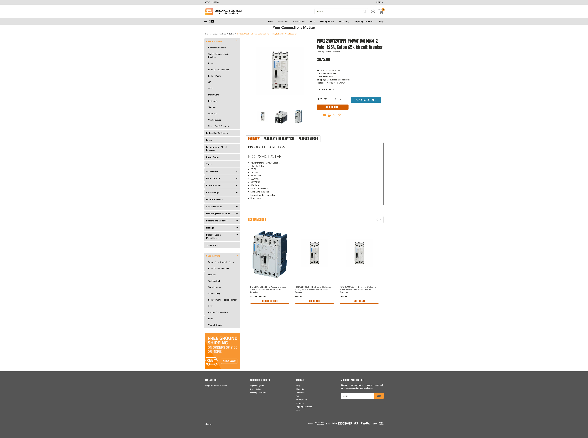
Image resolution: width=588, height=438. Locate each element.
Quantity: (322, 98)
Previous (249, 72)
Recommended (257, 219)
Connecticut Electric (217, 47)
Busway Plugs (212, 192)
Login (252, 385)
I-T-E (210, 88)
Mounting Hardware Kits (218, 213)
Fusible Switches (214, 199)
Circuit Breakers (219, 34)
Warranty (344, 21)
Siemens (212, 107)
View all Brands (215, 325)
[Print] (329, 115)
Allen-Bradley (214, 293)
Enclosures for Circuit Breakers (217, 148)
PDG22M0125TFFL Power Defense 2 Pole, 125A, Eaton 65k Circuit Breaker (267, 34)
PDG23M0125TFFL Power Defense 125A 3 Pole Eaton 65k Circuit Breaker (268, 289)
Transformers (213, 245)
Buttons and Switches (217, 220)
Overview (254, 138)
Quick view (270, 254)
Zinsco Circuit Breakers (218, 126)
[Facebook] (319, 115)
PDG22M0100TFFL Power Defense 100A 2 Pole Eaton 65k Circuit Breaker (358, 289)
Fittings (210, 228)
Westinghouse (214, 120)
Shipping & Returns (364, 21)
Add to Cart (314, 301)
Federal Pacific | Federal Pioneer (222, 300)
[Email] (324, 115)
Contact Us (299, 21)
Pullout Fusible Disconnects (213, 236)
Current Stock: (325, 89)
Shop (270, 21)
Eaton (231, 34)
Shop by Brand (213, 256)
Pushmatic (212, 101)
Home (206, 34)
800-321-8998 (211, 2)
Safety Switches (214, 206)
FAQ (312, 21)
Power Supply (212, 157)
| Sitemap (208, 424)
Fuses (209, 140)
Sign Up (260, 385)
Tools (209, 164)
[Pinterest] (339, 115)
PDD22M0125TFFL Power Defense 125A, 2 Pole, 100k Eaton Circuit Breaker (313, 289)
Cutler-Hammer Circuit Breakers (218, 55)
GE (209, 82)
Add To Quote (366, 99)
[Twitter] (334, 115)
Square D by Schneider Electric (221, 262)
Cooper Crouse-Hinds (218, 312)
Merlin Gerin (213, 94)
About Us (283, 21)
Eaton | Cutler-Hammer (218, 69)
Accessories (212, 171)
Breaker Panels (213, 185)
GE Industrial (214, 281)
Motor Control (213, 178)
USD (378, 2)
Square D (212, 113)
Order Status (255, 389)
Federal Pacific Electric (217, 133)
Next (311, 72)
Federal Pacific (214, 76)
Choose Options (270, 301)
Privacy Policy (327, 21)
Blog (381, 21)
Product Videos (308, 138)
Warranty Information (279, 138)
